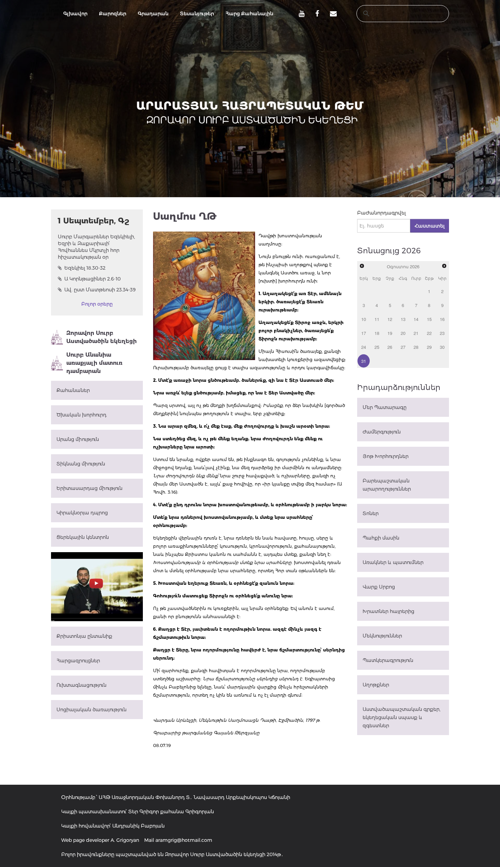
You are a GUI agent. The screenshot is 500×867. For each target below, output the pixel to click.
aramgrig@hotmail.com (183, 840)
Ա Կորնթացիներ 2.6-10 (92, 279)
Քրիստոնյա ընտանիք (84, 636)
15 (429, 319)
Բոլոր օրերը (97, 304)
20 (403, 333)
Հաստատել (430, 225)
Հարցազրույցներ (78, 661)
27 (403, 347)
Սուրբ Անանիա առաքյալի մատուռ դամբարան (94, 363)
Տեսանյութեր (197, 14)
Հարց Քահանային (249, 14)
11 (376, 319)
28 (416, 347)
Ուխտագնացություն (81, 685)
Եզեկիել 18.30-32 (84, 268)
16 (442, 319)
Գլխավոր (75, 14)
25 (376, 347)
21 (416, 333)
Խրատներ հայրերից (388, 611)
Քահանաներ (73, 390)
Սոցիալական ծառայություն (91, 710)
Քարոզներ (112, 14)
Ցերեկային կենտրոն (82, 537)
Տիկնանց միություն (80, 464)
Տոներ (371, 513)
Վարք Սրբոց (379, 587)
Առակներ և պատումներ (393, 562)
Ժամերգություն (382, 432)
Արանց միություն (77, 439)
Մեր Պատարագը (384, 407)
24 (363, 347)
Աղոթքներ (376, 685)
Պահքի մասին (381, 538)
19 (389, 333)
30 (442, 347)
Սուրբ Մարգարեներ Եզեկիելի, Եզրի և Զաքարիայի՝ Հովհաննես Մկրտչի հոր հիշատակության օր (96, 247)
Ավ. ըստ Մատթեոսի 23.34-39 (100, 290)
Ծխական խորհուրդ (81, 415)
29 (429, 347)
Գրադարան (153, 14)
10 (363, 319)
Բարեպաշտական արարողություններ (387, 485)
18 (376, 333)
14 (416, 319)
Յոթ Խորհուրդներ (386, 456)
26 (389, 347)
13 (403, 319)
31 (363, 361)
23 (442, 333)
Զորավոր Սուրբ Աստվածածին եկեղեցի (101, 337)
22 (429, 333)
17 (363, 333)
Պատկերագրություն (388, 660)
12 (389, 319)
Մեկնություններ (382, 636)
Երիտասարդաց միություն (89, 488)
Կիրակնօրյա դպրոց (82, 513)
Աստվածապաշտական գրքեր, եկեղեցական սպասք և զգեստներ (401, 717)
